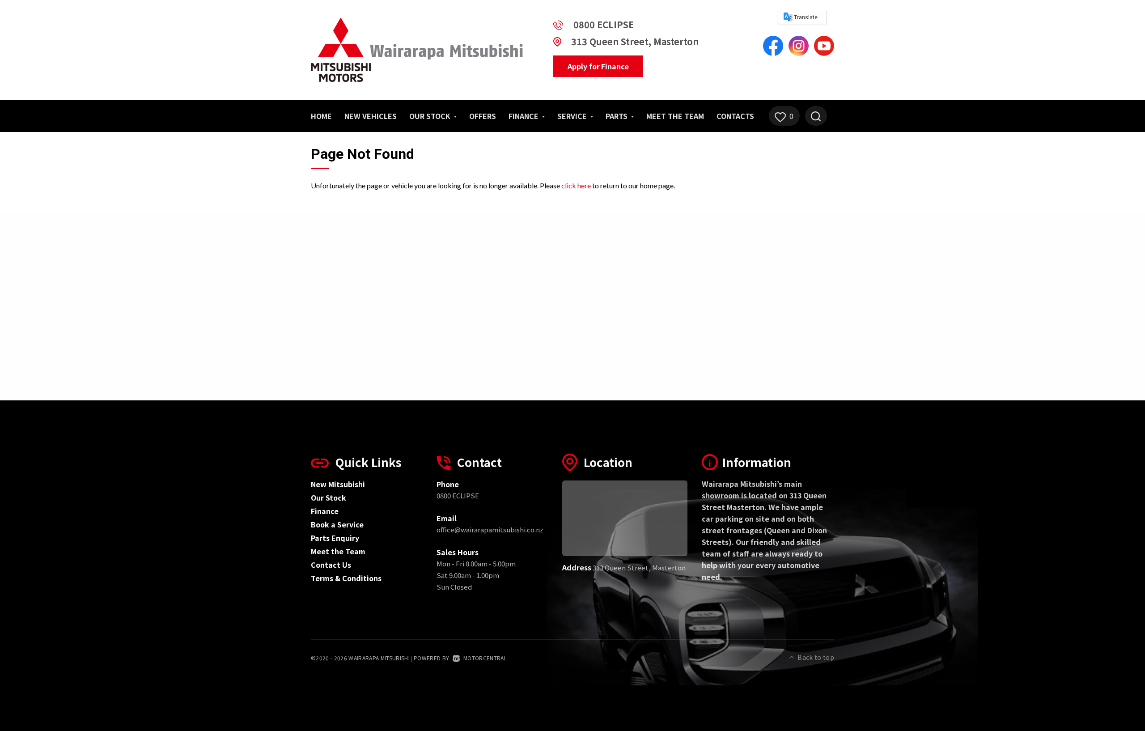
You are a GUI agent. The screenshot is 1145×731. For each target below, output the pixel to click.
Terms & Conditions (346, 578)
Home (321, 115)
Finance (325, 511)
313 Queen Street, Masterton (635, 41)
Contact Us (331, 564)
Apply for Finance (598, 66)
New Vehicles (370, 115)
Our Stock (430, 115)
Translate (805, 17)
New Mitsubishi (338, 484)
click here (576, 185)
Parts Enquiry (335, 537)
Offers (482, 115)
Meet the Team (675, 115)
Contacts (735, 115)
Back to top (815, 657)
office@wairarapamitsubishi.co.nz (490, 529)
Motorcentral (485, 658)
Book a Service (337, 524)
